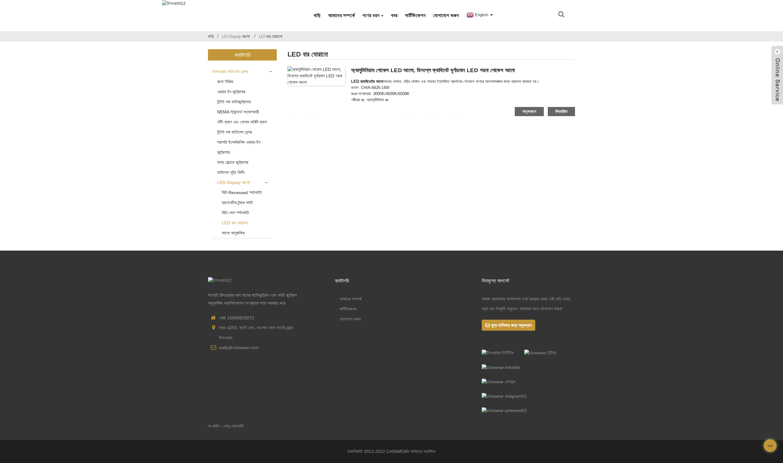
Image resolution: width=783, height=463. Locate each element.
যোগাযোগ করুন (446, 15)
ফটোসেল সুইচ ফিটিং (231, 172)
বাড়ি (317, 15)
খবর (394, 15)
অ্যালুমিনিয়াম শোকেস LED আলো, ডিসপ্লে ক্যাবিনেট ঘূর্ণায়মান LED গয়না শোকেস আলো (433, 70)
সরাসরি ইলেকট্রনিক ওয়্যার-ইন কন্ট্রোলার (238, 147)
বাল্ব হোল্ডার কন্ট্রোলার (232, 162)
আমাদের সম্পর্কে (341, 15)
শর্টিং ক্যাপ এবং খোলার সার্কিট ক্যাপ (242, 121)
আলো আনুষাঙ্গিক (233, 232)
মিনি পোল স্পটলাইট (235, 212)
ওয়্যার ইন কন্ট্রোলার (231, 91)
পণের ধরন (371, 15)
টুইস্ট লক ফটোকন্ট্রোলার (234, 101)
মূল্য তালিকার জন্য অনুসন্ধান (511, 325)
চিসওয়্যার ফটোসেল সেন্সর (230, 71)
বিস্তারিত (561, 111)
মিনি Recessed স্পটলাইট (242, 192)
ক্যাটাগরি (342, 280)
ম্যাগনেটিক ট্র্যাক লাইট (237, 202)
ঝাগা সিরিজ (225, 81)
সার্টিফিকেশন (415, 15)
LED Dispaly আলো (236, 36)
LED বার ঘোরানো (270, 36)
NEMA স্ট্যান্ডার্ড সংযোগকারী (238, 111)
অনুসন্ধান (529, 111)
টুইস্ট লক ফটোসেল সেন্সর (234, 132)
